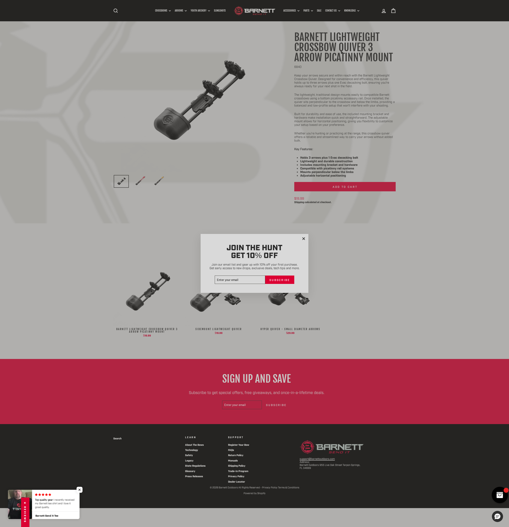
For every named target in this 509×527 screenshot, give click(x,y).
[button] (80, 490)
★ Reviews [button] (25, 512)
